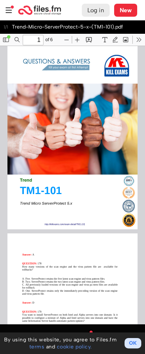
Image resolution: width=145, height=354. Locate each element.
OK (133, 343)
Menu (9, 10)
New (126, 10)
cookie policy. (74, 347)
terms (37, 347)
